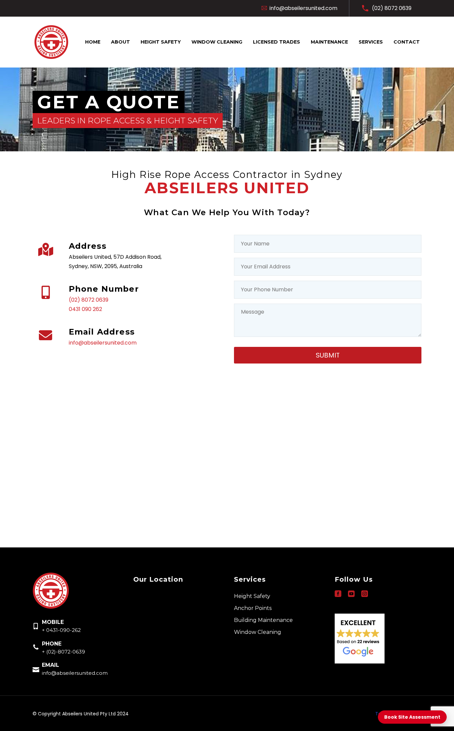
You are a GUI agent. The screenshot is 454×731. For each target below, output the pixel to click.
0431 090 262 (85, 309)
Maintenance (329, 42)
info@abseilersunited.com (103, 343)
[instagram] (364, 593)
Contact (407, 42)
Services (371, 42)
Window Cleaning (216, 42)
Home (92, 42)
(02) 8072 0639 (88, 300)
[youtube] (351, 593)
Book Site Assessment (412, 717)
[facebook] (338, 593)
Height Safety (161, 42)
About (120, 42)
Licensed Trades (276, 42)
